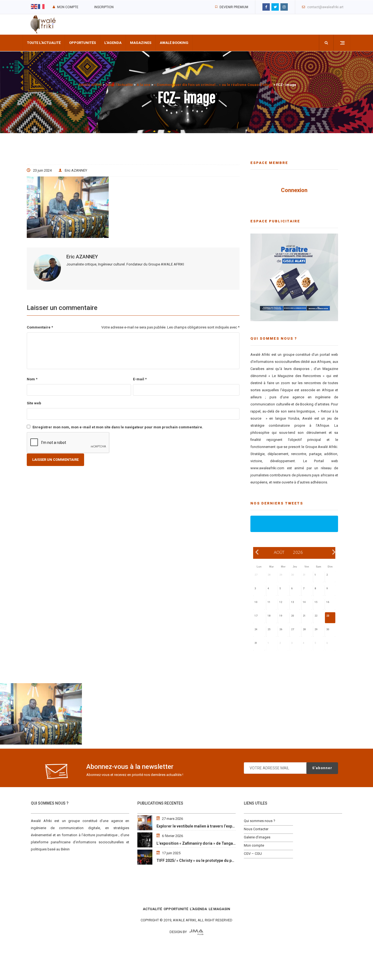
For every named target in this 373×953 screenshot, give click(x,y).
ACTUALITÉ (152, 909)
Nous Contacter (256, 829)
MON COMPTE (67, 7)
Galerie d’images (257, 837)
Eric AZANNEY (76, 170)
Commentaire (40, 327)
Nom (32, 379)
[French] (41, 6)
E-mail (140, 379)
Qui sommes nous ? (259, 821)
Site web (34, 403)
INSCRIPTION (104, 7)
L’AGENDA (198, 909)
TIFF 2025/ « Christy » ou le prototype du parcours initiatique (210, 860)
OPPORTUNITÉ (176, 909)
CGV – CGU (253, 854)
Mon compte (254, 845)
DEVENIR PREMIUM (234, 7)
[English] (34, 6)
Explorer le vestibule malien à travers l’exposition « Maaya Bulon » (215, 826)
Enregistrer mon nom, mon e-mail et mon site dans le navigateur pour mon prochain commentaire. (117, 427)
